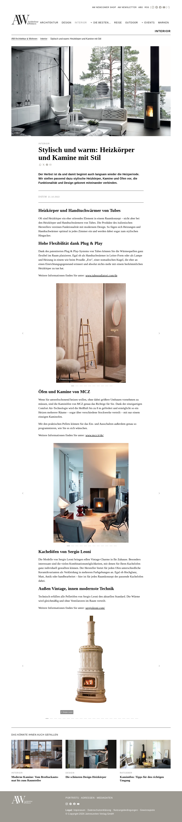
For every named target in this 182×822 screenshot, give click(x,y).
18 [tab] (118, 718)
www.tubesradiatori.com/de (101, 275)
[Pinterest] (156, 7)
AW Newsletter (127, 7)
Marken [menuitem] (163, 22)
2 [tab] (76, 386)
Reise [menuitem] (118, 22)
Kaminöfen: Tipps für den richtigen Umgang (142, 778)
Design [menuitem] (66, 22)
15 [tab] (106, 718)
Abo (140, 7)
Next (159, 333)
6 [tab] (93, 386)
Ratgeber (126, 773)
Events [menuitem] (149, 22)
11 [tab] (110, 545)
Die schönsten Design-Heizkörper (86, 776)
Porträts (72, 798)
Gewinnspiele (147, 810)
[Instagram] (153, 7)
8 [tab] (101, 386)
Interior (43, 39)
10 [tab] (110, 386)
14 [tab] (101, 718)
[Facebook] (160, 7)
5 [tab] (88, 386)
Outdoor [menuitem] (131, 22)
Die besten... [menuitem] (102, 22)
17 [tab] (114, 718)
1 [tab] (71, 386)
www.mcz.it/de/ (94, 435)
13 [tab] (97, 718)
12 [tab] (114, 545)
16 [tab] (110, 718)
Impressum (79, 810)
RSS (147, 7)
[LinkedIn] (70, 804)
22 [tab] (135, 718)
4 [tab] (84, 386)
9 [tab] (106, 386)
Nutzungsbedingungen (125, 810)
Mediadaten (105, 798)
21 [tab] (131, 718)
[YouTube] (164, 7)
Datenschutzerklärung (99, 810)
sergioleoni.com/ (95, 607)
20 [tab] (127, 718)
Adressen (88, 798)
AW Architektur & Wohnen (24, 39)
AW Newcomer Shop (104, 7)
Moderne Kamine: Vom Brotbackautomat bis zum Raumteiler (35, 778)
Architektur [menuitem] (49, 22)
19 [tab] (123, 718)
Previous (22, 333)
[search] (169, 7)
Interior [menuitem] (81, 22)
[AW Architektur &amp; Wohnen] (24, 19)
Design (70, 773)
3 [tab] (80, 386)
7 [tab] (97, 386)
